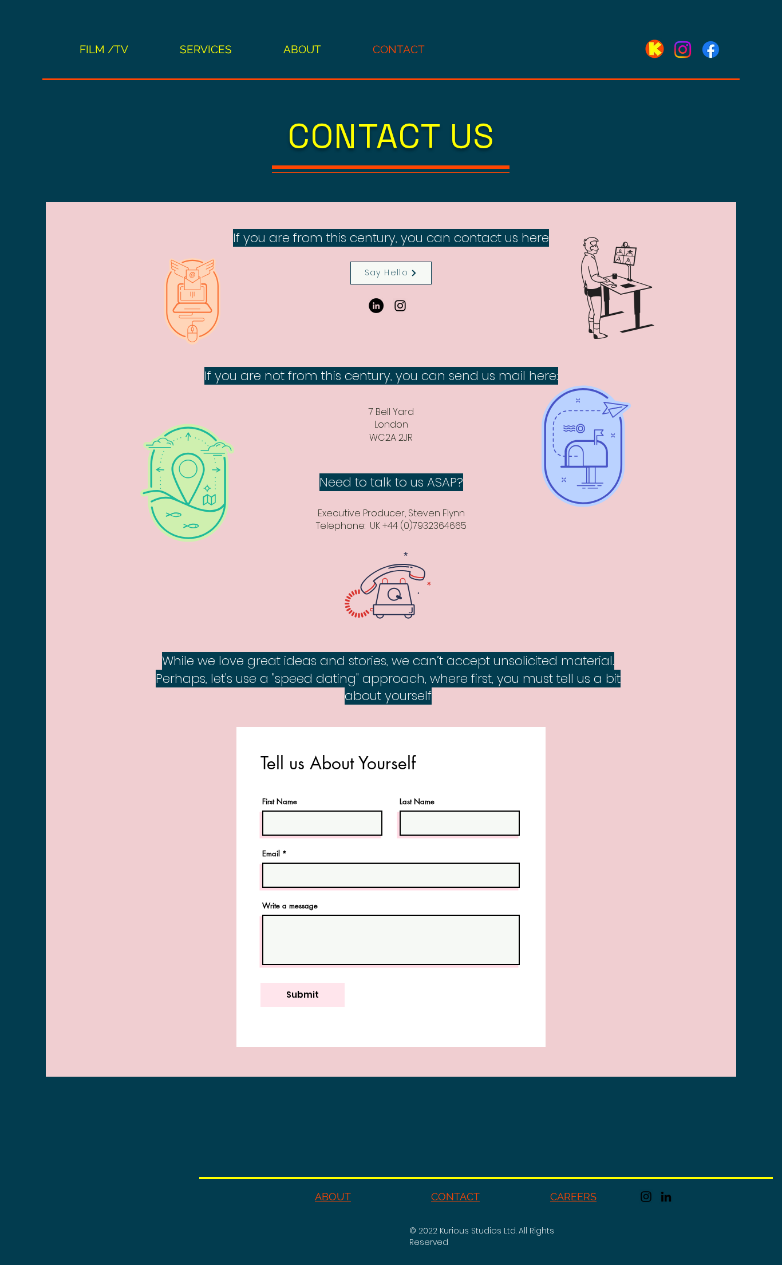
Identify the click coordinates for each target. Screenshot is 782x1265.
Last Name (417, 801)
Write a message (290, 906)
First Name (279, 801)
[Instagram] (683, 49)
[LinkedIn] (376, 305)
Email (271, 853)
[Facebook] (711, 49)
